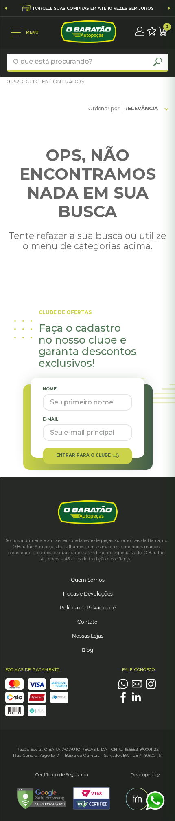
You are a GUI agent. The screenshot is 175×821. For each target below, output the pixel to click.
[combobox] (87, 63)
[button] (24, 32)
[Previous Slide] (6, 8)
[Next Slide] (169, 8)
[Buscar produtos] (157, 62)
